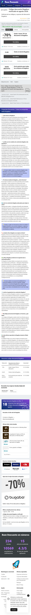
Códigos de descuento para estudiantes (22, 579)
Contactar (3, 596)
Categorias (17, 5)
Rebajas (19, 582)
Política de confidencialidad (21, 593)
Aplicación (4, 579)
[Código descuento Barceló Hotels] (16, 469)
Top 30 (3, 5)
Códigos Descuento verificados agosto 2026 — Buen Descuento (10, 2)
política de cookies (21, 606)
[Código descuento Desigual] (7, 464)
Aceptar (14, 609)
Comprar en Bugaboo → (9, 417)
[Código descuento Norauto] (16, 464)
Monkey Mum (5, 391)
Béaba (13, 391)
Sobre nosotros (5, 590)
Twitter (3, 574)
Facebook (3, 576)
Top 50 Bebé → (7, 454)
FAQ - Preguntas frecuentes (5, 593)
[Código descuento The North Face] (25, 464)
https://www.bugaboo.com (8, 419)
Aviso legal (19, 590)
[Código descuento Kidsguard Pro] (7, 469)
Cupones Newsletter (22, 576)
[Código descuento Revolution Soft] (25, 469)
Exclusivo (9, 5)
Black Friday (20, 584)
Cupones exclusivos (22, 574)
